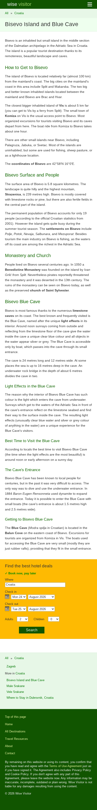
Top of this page (15, 716)
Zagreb (11, 666)
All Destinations (15, 731)
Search (31, 630)
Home (9, 724)
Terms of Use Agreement (65, 766)
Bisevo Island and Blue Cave (25, 680)
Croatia (19, 13)
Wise (19, 4)
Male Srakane (16, 686)
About (9, 746)
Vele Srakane (15, 692)
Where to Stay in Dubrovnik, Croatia (30, 697)
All (6, 13)
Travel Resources (16, 739)
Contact (10, 753)
